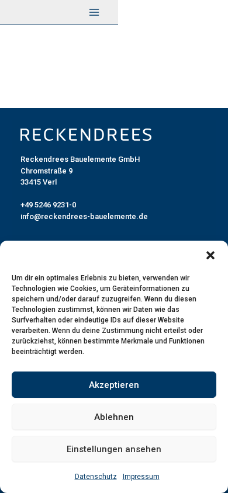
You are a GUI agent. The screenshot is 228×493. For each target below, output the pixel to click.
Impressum (141, 477)
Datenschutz (96, 477)
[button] (210, 255)
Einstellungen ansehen (114, 449)
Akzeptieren (114, 385)
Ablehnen (114, 417)
